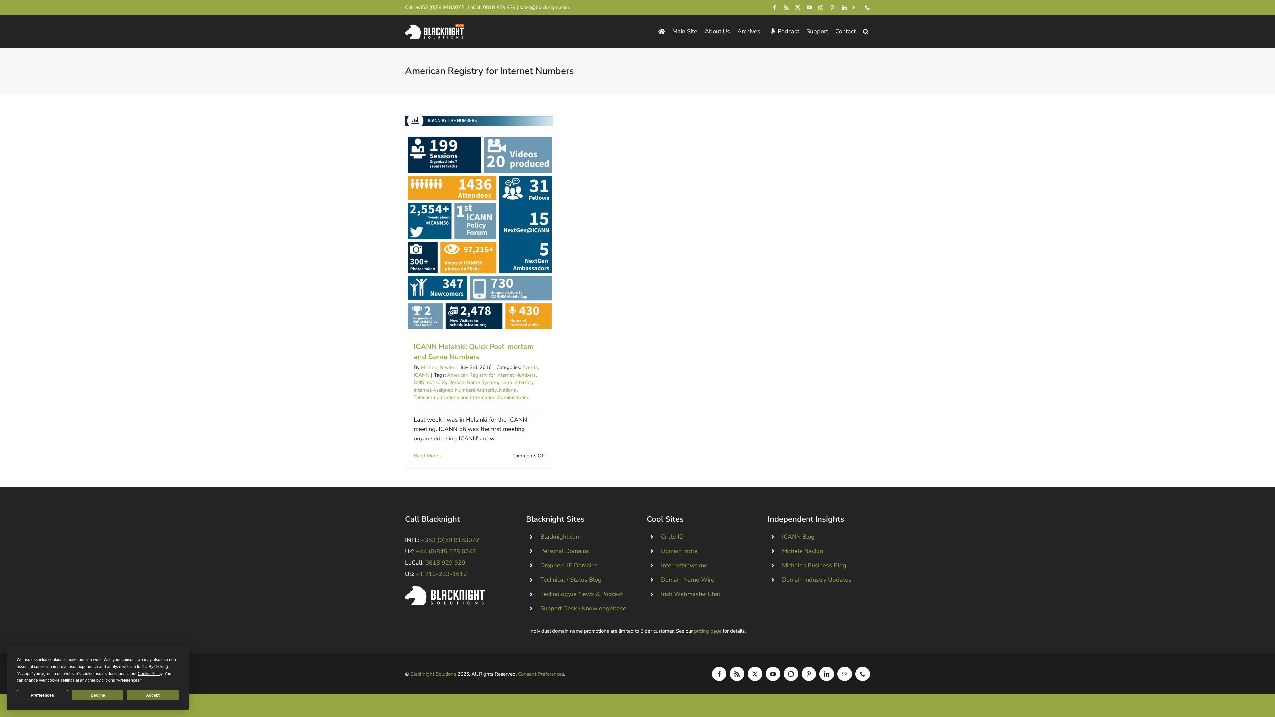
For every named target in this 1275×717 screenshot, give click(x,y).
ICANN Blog (798, 537)
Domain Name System (473, 382)
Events (530, 367)
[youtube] (809, 7)
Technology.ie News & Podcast (581, 594)
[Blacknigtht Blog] (661, 31)
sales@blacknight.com (544, 7)
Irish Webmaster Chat (690, 594)
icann (506, 382)
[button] (866, 31)
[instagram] (820, 7)
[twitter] (797, 7)
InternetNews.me (684, 565)
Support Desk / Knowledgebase (583, 608)
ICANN (421, 375)
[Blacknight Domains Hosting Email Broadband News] (434, 27)
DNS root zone (430, 382)
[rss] (786, 7)
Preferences (42, 695)
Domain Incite (679, 551)
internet (523, 382)
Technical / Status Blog (571, 580)
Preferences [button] (128, 680)
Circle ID (672, 537)
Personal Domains (564, 551)
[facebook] (774, 7)
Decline (98, 695)
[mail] (855, 7)
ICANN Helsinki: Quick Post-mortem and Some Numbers (479, 222)
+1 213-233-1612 (441, 574)
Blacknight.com (560, 537)
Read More (426, 455)
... (498, 438)
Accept (153, 695)
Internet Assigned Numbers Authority (455, 390)
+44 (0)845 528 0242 (446, 551)
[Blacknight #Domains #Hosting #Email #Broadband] (445, 589)
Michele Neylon (438, 367)
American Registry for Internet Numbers (491, 375)
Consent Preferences (541, 674)
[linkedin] (844, 7)
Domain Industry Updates (816, 580)
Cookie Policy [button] (150, 673)
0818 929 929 (499, 7)
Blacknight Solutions (433, 674)
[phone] (867, 7)
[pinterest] (832, 7)
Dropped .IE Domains (569, 565)
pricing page (708, 631)
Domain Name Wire (687, 580)
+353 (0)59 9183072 (440, 7)
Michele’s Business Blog (814, 565)
